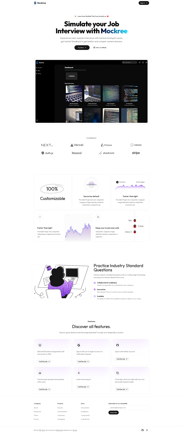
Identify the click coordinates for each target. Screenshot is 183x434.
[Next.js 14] (47, 145)
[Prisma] (106, 145)
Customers (61, 415)
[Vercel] (76, 145)
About (36, 408)
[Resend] (76, 153)
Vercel (75, 430)
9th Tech (42, 430)
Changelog (61, 419)
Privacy (36, 419)
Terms (36, 415)
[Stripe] (136, 153)
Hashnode (59, 430)
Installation (84, 412)
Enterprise (37, 412)
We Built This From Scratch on (90, 16)
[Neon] (136, 145)
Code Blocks (85, 419)
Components (85, 415)
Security (60, 408)
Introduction (85, 408)
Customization (62, 412)
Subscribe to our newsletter (117, 403)
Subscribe (113, 412)
